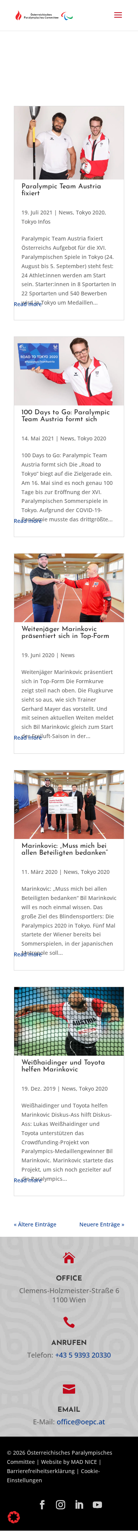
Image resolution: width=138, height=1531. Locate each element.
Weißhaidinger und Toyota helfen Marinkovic (63, 1066)
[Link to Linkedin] (79, 1505)
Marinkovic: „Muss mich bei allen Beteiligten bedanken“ (64, 850)
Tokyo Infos (36, 221)
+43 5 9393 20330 (83, 1355)
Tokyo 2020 (90, 212)
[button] (118, 20)
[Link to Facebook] (42, 1505)
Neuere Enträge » (101, 1224)
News (66, 212)
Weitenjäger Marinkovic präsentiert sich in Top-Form (65, 633)
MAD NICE (84, 1461)
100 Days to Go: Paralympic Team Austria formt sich (65, 416)
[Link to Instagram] (60, 1505)
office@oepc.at (81, 1421)
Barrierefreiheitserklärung (41, 1471)
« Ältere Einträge (35, 1224)
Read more (28, 304)
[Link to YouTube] (97, 1505)
